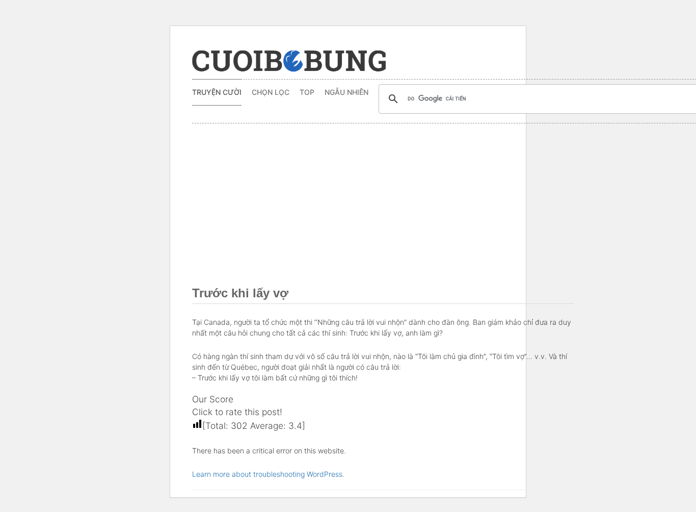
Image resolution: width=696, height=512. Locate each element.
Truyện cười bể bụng (289, 61)
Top (307, 92)
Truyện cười (217, 92)
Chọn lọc (270, 92)
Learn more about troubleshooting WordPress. (268, 474)
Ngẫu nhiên (346, 92)
